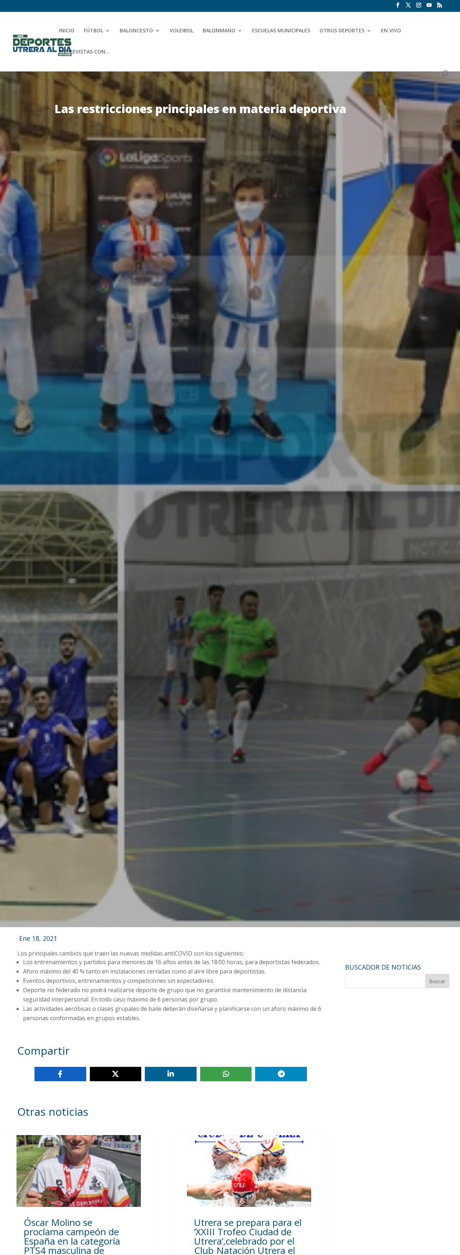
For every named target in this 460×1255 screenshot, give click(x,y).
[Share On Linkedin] (171, 1074)
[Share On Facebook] (60, 1074)
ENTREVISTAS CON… (84, 52)
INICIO (66, 31)
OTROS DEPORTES (341, 31)
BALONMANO (219, 31)
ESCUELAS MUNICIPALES (281, 31)
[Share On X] (116, 1074)
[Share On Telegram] (281, 1074)
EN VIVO (391, 31)
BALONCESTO (136, 31)
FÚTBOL (93, 31)
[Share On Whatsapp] (226, 1074)
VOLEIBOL (181, 31)
